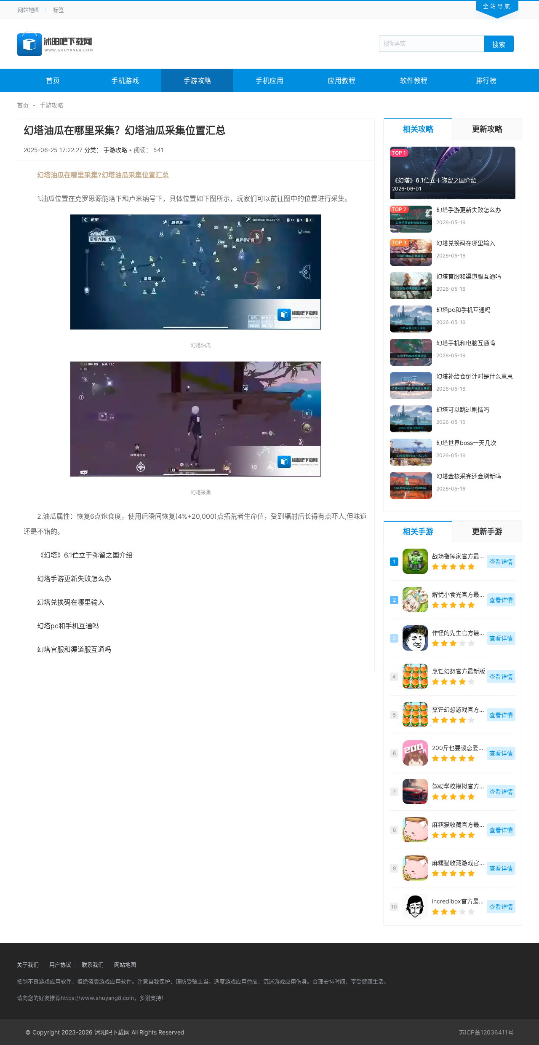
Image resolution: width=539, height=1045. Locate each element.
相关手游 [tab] (418, 531)
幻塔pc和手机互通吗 (68, 626)
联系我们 (93, 964)
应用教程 (341, 80)
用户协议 (60, 964)
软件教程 (414, 80)
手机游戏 (125, 80)
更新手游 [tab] (487, 531)
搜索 (499, 44)
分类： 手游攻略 (106, 149)
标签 (58, 9)
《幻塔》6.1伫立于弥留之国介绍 (85, 555)
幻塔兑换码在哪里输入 (70, 602)
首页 (53, 80)
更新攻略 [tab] (487, 129)
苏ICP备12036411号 (486, 1032)
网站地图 (29, 9)
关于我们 (28, 964)
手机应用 (269, 80)
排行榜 (486, 80)
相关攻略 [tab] (418, 129)
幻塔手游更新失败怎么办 (74, 578)
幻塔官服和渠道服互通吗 (74, 649)
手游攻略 (197, 80)
